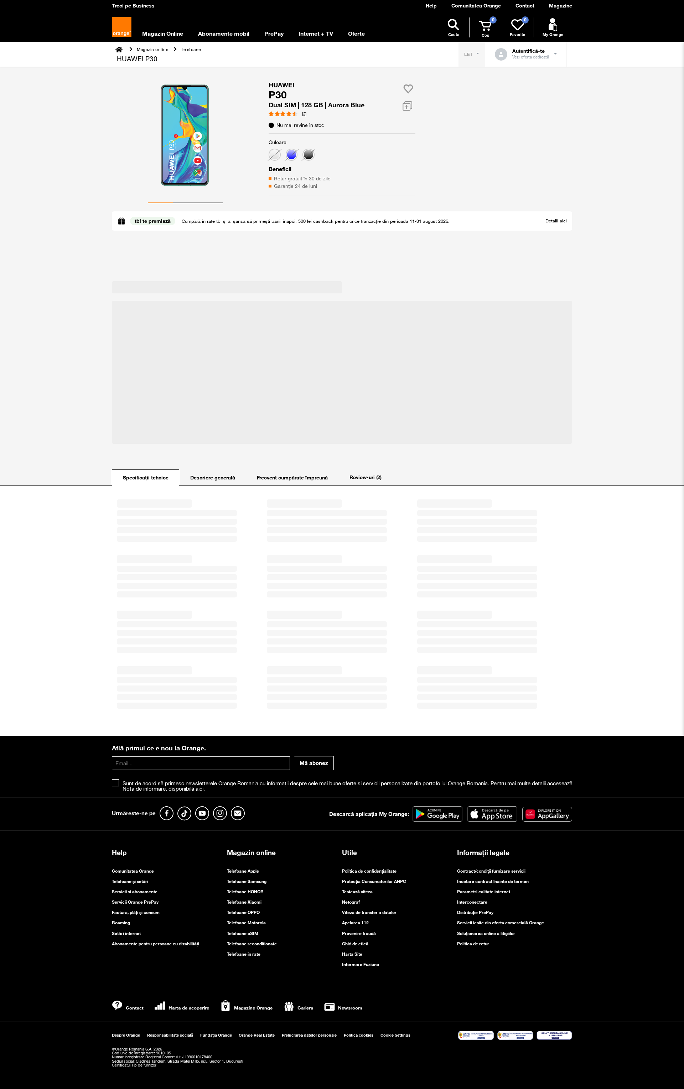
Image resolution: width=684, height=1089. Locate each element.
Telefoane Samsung (246, 881)
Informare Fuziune (360, 964)
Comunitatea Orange (133, 871)
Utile (349, 852)
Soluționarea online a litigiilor (486, 933)
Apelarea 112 (355, 922)
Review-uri (365, 477)
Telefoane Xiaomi (244, 902)
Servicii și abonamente (134, 891)
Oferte (356, 33)
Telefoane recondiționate (252, 943)
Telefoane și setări (130, 881)
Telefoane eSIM (242, 933)
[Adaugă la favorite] (408, 89)
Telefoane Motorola (246, 922)
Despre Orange (126, 1035)
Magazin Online (162, 33)
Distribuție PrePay (475, 912)
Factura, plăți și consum (136, 912)
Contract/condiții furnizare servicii (491, 871)
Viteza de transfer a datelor (369, 912)
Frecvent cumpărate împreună (292, 477)
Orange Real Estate (257, 1035)
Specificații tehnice (146, 477)
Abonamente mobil (223, 33)
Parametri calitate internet (483, 891)
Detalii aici (556, 221)
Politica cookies (358, 1035)
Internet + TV (316, 33)
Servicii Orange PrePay (135, 902)
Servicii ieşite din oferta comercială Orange (500, 922)
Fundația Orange (216, 1035)
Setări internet (126, 933)
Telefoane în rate (243, 954)
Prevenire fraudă (359, 933)
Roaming (121, 922)
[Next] (117, 133)
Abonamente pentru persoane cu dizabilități (155, 943)
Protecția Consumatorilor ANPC (374, 881)
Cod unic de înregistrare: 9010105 (141, 1053)
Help (119, 852)
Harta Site (352, 954)
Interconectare (472, 902)
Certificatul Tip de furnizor (134, 1065)
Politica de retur (473, 943)
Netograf (351, 902)
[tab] (145, 477)
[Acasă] (119, 49)
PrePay (274, 33)
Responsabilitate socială (170, 1035)
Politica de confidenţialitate (369, 871)
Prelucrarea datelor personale (309, 1035)
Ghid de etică (355, 943)
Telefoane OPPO (243, 912)
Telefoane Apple (243, 871)
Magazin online (251, 852)
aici (199, 788)
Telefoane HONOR (245, 891)
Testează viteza (357, 891)
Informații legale (483, 852)
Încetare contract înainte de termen (493, 881)
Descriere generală (212, 477)
